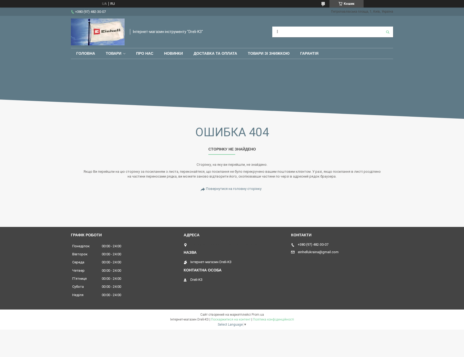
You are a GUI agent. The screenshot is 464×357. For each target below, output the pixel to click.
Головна (85, 53)
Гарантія (309, 53)
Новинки (173, 53)
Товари (113, 53)
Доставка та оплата (215, 53)
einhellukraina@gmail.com (318, 252)
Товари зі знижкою (268, 53)
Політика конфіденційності (273, 319)
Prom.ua (258, 314)
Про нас (144, 53)
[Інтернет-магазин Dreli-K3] (98, 32)
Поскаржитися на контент (231, 319)
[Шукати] (387, 32)
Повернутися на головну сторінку (234, 189)
